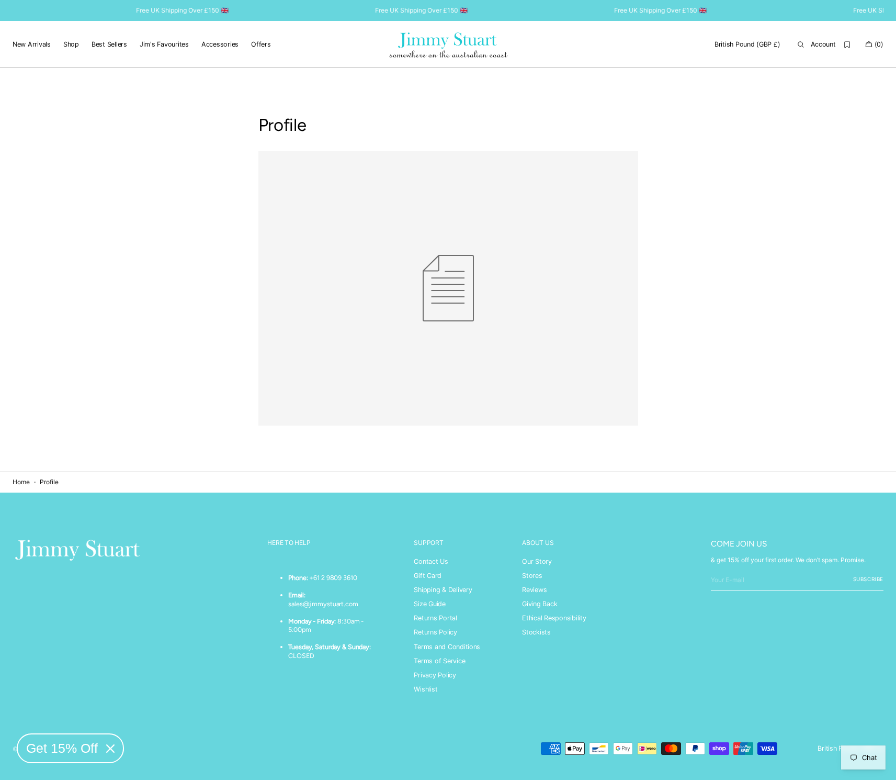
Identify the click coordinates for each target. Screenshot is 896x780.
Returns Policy (435, 632)
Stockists (536, 632)
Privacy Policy (435, 675)
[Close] (110, 748)
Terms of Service (439, 661)
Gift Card (427, 576)
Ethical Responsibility (554, 618)
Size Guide (429, 604)
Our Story (537, 561)
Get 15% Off (62, 748)
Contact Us (431, 561)
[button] (747, 44)
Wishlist (425, 689)
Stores (532, 576)
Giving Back (539, 604)
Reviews (534, 590)
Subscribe (868, 579)
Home (21, 482)
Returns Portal (435, 618)
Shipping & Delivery (443, 590)
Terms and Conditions (447, 647)
